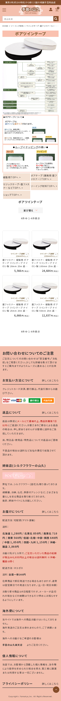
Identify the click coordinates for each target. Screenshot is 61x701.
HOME (5, 26)
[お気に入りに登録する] (26, 255)
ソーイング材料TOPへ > (44, 186)
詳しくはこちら (50, 380)
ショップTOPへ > (12, 194)
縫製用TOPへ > (12, 177)
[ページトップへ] (56, 689)
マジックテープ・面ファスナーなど (40, 26)
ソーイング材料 (17, 26)
